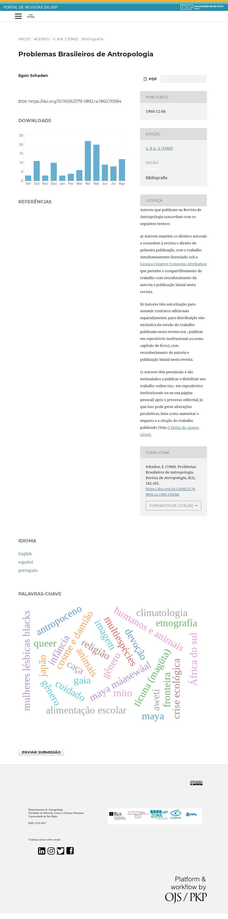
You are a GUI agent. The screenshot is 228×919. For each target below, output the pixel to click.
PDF (152, 79)
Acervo (41, 39)
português (28, 570)
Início (24, 39)
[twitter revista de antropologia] (60, 853)
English (25, 553)
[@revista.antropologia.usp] (51, 853)
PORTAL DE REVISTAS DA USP (31, 7)
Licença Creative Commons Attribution (173, 263)
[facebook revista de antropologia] (70, 853)
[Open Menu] (18, 16)
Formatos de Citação (172, 505)
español (25, 562)
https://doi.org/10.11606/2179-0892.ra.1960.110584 (75, 101)
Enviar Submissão (41, 752)
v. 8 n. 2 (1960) (65, 39)
